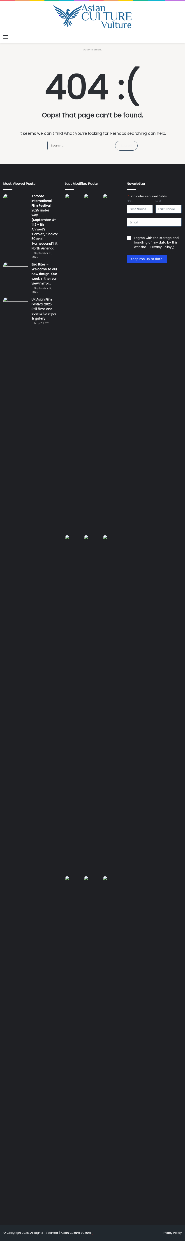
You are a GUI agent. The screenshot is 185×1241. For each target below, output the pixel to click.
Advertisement (92, 49)
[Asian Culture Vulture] (92, 16)
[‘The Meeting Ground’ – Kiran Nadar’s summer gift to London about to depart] (111, 363)
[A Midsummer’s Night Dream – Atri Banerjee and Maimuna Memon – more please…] (92, 881)
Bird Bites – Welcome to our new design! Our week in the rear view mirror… (44, 274)
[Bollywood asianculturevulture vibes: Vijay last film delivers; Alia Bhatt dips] (92, 540)
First (129, 201)
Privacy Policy (161, 247)
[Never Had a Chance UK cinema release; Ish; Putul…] (73, 704)
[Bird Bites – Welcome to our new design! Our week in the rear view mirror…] (15, 270)
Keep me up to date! (147, 259)
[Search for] (179, 37)
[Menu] (5, 37)
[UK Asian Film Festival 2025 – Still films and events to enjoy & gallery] (15, 305)
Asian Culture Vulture (76, 1233)
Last (158, 201)
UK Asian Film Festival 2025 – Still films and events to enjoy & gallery (44, 309)
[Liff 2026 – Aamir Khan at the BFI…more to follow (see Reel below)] (73, 881)
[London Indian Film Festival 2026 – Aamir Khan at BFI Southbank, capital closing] (111, 1045)
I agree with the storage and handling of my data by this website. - (156, 242)
